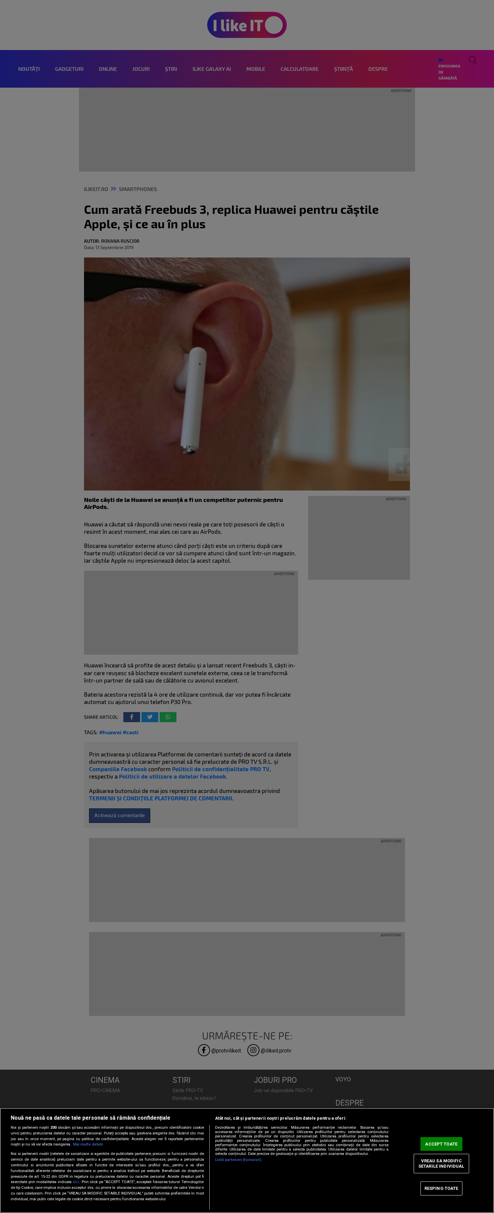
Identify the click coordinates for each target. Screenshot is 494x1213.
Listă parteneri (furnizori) (238, 1160)
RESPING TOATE (441, 1188)
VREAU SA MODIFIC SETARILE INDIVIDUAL (441, 1163)
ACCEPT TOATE (441, 1143)
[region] (247, 1160)
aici (76, 1181)
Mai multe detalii (88, 1144)
